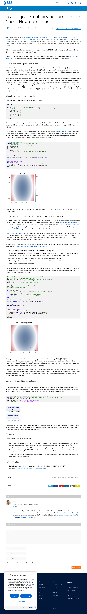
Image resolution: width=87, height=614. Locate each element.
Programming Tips (76, 28)
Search (68, 3)
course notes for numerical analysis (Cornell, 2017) (31, 246)
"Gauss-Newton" (23, 466)
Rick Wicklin (11, 28)
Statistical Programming (59, 477)
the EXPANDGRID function (64, 131)
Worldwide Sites (72, 3)
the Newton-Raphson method (68, 222)
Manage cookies (20, 601)
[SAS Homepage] (9, 3)
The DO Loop (21, 28)
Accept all (14, 596)
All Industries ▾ (58, 8)
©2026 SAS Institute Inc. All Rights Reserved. (51, 608)
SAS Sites (80, 3)
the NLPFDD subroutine (29, 39)
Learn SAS (66, 28)
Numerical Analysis (74, 477)
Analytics (59, 28)
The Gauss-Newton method (14, 233)
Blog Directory (68, 8)
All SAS (56, 3)
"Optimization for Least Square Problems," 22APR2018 (31, 469)
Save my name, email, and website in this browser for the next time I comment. (26, 563)
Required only (26, 596)
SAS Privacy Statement (28, 584)
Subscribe (77, 8)
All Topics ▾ (49, 8)
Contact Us (76, 3)
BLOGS (18, 3)
